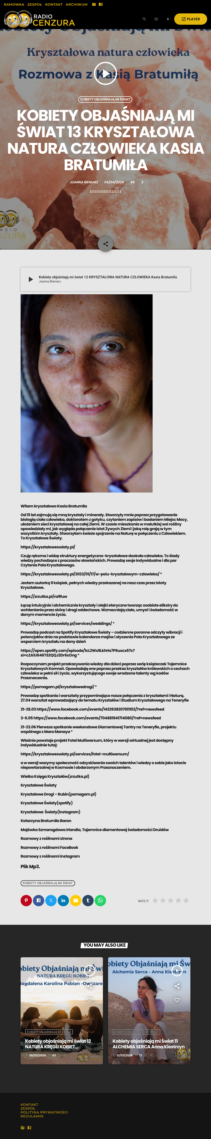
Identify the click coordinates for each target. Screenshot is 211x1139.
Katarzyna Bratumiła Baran (46, 821)
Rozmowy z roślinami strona (46, 838)
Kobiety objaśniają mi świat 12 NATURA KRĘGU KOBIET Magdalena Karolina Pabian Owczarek (58, 1049)
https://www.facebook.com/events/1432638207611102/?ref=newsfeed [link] (100, 709)
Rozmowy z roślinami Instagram (50, 856)
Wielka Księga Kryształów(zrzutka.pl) (55, 776)
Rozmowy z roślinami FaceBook (49, 847)
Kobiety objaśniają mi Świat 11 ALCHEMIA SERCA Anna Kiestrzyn (149, 1044)
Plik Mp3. (30, 867)
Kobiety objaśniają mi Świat (105, 99)
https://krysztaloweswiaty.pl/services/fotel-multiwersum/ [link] (75, 754)
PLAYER (190, 19)
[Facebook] (101, 4)
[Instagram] (94, 4)
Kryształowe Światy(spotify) (47, 803)
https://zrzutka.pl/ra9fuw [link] (44, 596)
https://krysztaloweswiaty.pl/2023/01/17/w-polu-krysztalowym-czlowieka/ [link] (90, 574)
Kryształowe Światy (39, 785)
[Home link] (39, 19)
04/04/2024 (112, 182)
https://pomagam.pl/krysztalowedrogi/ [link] (57, 687)
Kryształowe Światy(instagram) (50, 812)
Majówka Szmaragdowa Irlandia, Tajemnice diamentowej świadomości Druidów (95, 830)
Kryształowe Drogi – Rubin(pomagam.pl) (58, 794)
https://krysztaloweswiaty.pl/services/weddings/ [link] (66, 623)
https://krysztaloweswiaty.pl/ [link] (48, 547)
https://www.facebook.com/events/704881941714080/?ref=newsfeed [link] (97, 718)
